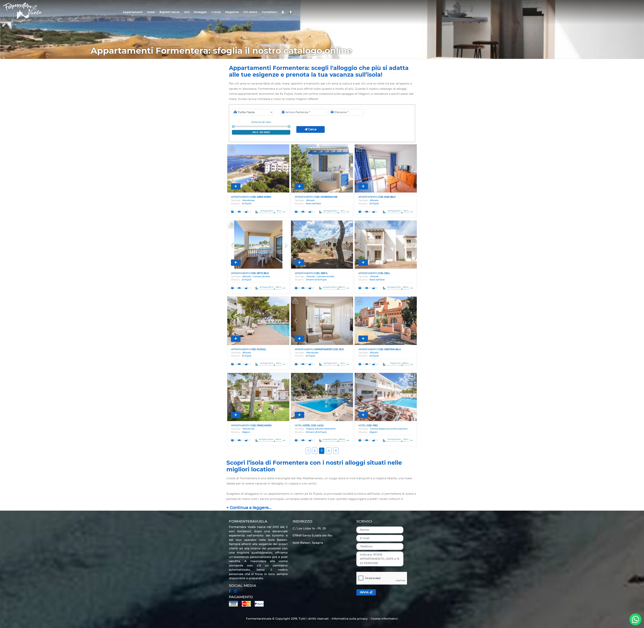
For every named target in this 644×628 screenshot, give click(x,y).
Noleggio (200, 12)
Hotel (151, 12)
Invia (364, 592)
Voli (187, 12)
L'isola (216, 12)
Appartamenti (133, 12)
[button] (231, 168)
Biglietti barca (169, 12)
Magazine (232, 12)
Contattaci (269, 12)
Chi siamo (250, 12)
